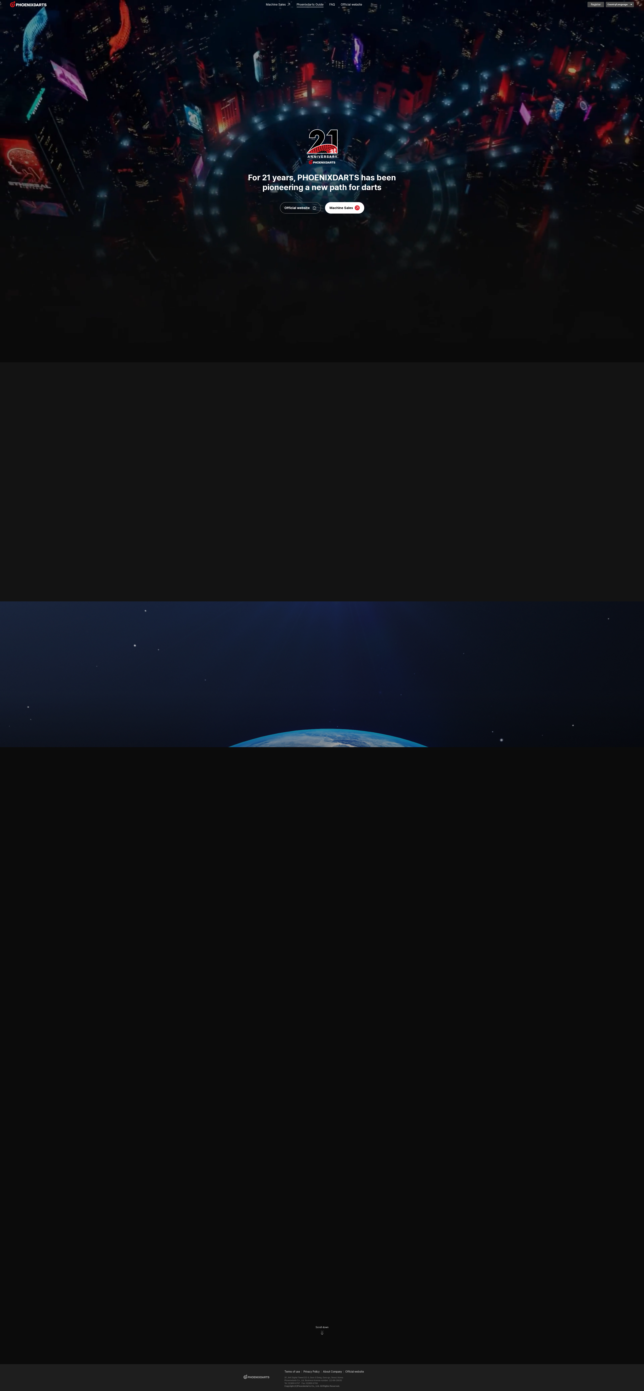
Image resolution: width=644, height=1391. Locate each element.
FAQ (332, 4)
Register (596, 4)
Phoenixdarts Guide (310, 4)
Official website (351, 4)
